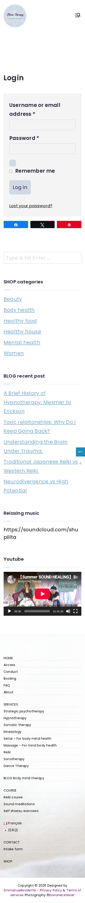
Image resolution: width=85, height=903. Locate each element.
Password (25, 138)
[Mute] (68, 611)
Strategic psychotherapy (24, 711)
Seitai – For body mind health (27, 738)
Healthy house (22, 331)
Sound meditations (19, 804)
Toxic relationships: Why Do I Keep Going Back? (40, 427)
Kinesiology (13, 731)
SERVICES (11, 704)
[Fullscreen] (75, 611)
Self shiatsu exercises (21, 811)
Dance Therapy (16, 766)
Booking (10, 678)
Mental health (22, 342)
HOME (8, 658)
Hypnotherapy (15, 718)
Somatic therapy (17, 725)
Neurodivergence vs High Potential (36, 486)
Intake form (13, 849)
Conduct (11, 671)
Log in (20, 187)
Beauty (13, 299)
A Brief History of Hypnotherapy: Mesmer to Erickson (37, 402)
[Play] (9, 611)
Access (9, 665)
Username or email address (34, 110)
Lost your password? (30, 206)
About (8, 692)
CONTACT (12, 842)
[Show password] (12, 163)
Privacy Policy (51, 890)
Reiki (7, 752)
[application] (42, 594)
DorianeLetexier (62, 895)
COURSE (10, 790)
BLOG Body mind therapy (24, 778)
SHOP (8, 861)
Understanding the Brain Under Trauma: (36, 446)
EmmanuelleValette (20, 890)
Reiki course (13, 797)
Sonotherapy (14, 759)
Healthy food (20, 320)
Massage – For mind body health (30, 745)
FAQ (7, 685)
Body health (19, 309)
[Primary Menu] (77, 16)
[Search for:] (42, 257)
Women (14, 353)
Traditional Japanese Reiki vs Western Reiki (41, 466)
